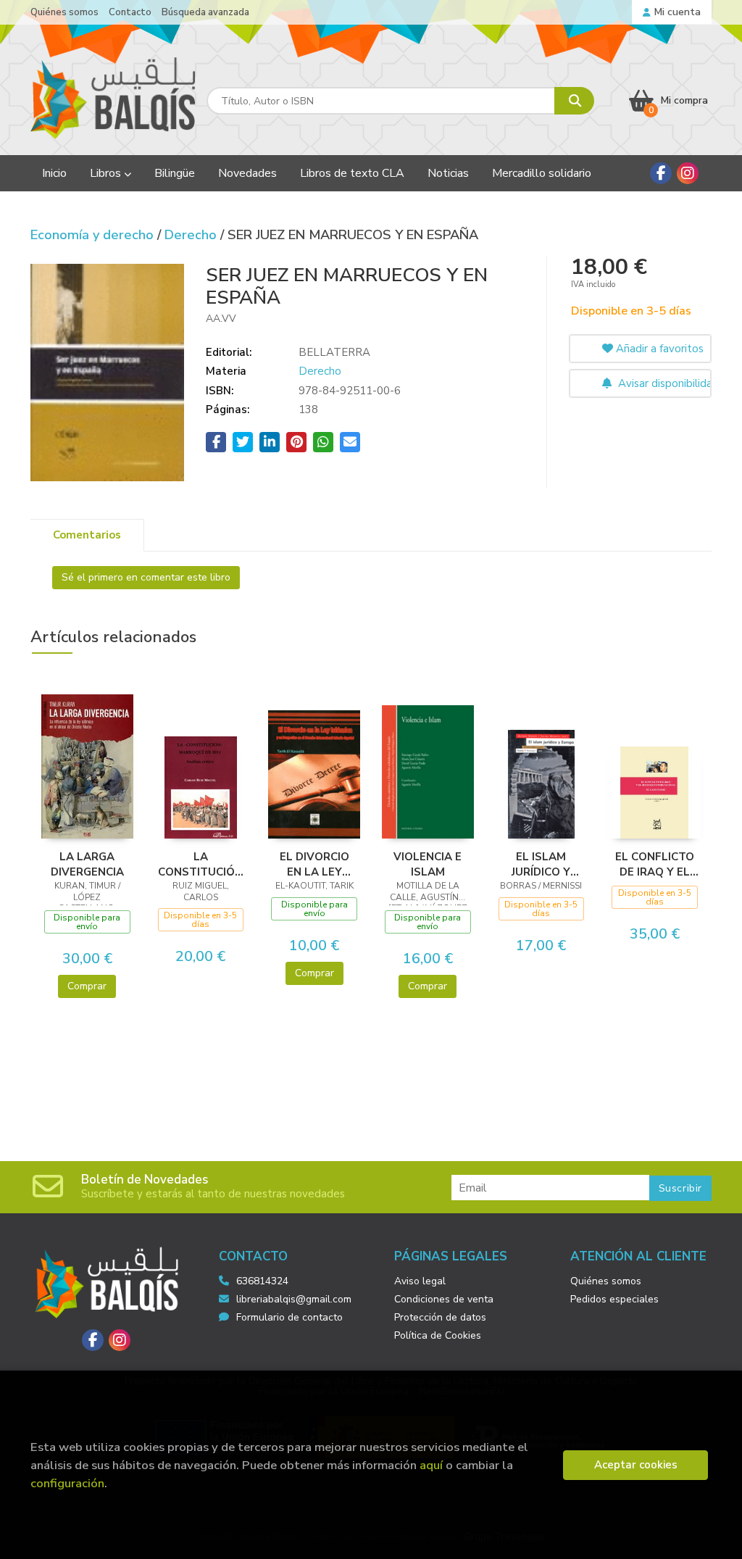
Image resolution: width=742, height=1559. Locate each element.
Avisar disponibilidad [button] (663, 383)
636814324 (262, 1281)
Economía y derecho (93, 235)
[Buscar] (574, 101)
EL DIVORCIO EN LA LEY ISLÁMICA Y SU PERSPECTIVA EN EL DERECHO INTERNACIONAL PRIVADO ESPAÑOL (314, 863)
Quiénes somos (64, 12)
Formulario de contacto (289, 1317)
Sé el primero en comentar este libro (146, 577)
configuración (67, 1483)
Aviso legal (420, 1281)
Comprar (87, 986)
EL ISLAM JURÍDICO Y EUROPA (541, 863)
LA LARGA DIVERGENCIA (87, 863)
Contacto (130, 12)
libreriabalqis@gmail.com (293, 1299)
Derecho (192, 235)
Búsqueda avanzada (205, 12)
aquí (431, 1465)
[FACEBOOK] (661, 173)
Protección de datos (440, 1317)
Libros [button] (107, 173)
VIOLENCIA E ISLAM (427, 863)
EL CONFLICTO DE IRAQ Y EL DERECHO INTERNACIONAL (655, 863)
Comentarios (87, 535)
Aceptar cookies (636, 1465)
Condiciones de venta (443, 1299)
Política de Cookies (437, 1335)
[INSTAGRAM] (688, 173)
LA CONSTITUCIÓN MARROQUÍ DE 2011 (200, 863)
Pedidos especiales (614, 1299)
